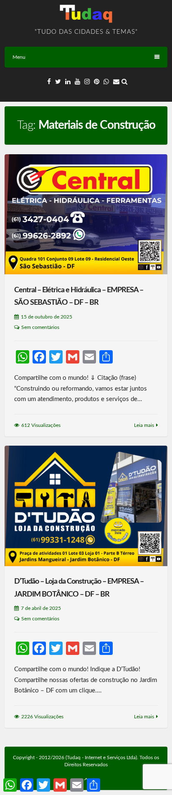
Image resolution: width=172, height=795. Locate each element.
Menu (19, 57)
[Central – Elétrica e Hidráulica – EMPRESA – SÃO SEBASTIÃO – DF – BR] (86, 214)
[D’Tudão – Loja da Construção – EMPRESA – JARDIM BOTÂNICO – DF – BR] (86, 506)
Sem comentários (40, 327)
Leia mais (144, 425)
